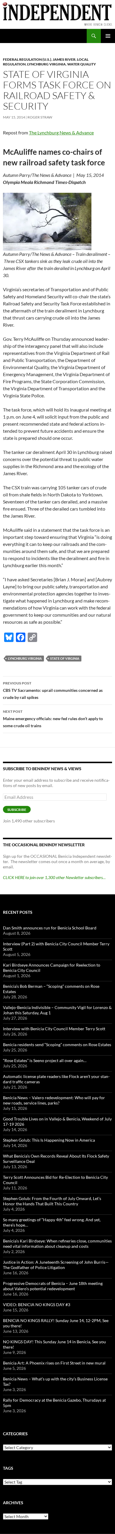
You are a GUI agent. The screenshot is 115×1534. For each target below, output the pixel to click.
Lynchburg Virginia (46, 64)
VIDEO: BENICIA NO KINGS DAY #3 (36, 1304)
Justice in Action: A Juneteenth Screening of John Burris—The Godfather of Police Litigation (56, 1265)
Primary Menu (108, 36)
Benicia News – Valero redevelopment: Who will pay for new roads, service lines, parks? (54, 1100)
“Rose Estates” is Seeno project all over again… (44, 1060)
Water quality (81, 64)
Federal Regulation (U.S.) (27, 59)
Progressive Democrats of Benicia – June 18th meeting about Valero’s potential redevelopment (53, 1286)
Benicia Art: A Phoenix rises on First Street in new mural (54, 1362)
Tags (8, 1468)
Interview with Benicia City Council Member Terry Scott (54, 1028)
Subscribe (16, 809)
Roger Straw (39, 117)
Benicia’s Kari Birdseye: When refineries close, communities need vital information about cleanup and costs (57, 1243)
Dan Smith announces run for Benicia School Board (49, 927)
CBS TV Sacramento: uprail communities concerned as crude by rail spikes (53, 690)
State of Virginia (64, 658)
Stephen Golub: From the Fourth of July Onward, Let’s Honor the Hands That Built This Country (52, 1201)
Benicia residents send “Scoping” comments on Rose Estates (57, 1044)
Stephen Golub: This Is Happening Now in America (49, 1140)
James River (64, 59)
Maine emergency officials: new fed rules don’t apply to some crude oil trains (53, 718)
